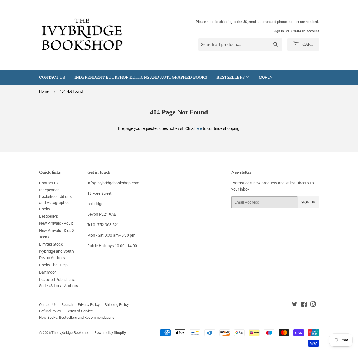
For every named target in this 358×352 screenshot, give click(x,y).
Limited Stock (51, 244)
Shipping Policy (117, 304)
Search (67, 304)
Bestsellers (231, 77)
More (264, 77)
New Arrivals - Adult (56, 223)
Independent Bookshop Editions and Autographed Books (140, 77)
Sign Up (308, 202)
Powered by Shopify (110, 332)
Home (44, 91)
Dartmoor (47, 272)
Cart (307, 44)
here (198, 128)
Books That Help (53, 265)
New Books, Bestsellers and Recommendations (76, 317)
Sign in (279, 31)
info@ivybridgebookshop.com (113, 183)
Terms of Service (79, 311)
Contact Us (52, 77)
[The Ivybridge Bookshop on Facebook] (304, 305)
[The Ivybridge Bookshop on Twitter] (294, 305)
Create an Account (305, 31)
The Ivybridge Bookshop (70, 332)
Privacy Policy (89, 304)
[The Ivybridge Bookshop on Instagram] (313, 305)
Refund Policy (50, 311)
